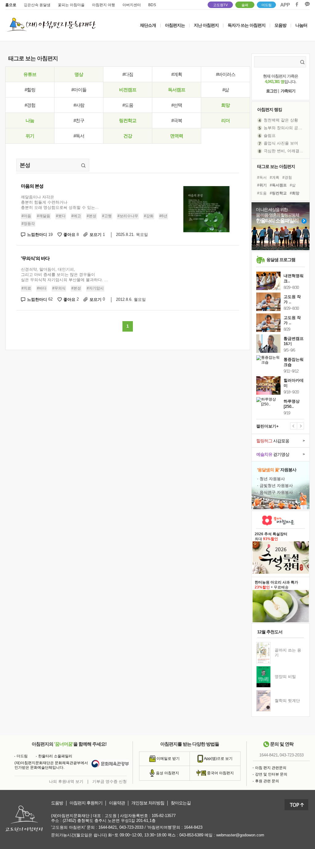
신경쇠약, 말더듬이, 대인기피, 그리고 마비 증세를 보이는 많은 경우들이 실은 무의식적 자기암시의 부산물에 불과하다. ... (64, 274)
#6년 (163, 216)
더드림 (266, 5)
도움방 (57, 803)
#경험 (30, 105)
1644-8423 (193, 827)
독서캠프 (176, 89)
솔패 (244, 5)
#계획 (176, 74)
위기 (30, 135)
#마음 (26, 216)
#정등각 (28, 223)
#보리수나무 (128, 216)
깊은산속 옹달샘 (37, 5)
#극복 (176, 120)
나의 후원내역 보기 (66, 781)
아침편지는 (175, 25)
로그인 (271, 91)
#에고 (76, 216)
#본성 (91, 216)
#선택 (176, 105)
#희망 (294, 193)
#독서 (79, 135)
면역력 (176, 135)
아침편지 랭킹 (269, 109)
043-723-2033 (292, 755)
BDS (152, 5)
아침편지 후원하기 (86, 803)
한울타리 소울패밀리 (55, 756)
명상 (78, 74)
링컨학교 (127, 120)
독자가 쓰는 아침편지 (246, 25)
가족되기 (288, 91)
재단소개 (148, 25)
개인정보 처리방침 (147, 803)
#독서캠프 (278, 185)
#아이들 (78, 89)
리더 (225, 120)
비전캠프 (127, 89)
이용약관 (117, 803)
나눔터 (301, 25)
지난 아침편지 (206, 25)
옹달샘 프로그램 (280, 259)
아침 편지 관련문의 (270, 768)
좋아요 (71, 234)
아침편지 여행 (103, 5)
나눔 (30, 120)
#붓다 (61, 216)
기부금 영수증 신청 (109, 781)
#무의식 (59, 288)
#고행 (107, 216)
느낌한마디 (40, 234)
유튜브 (29, 74)
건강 (127, 135)
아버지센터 (131, 5)
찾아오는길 (181, 803)
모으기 (97, 234)
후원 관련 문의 (267, 781)
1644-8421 (268, 755)
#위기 (262, 185)
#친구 (79, 120)
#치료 (26, 288)
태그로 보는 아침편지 (276, 166)
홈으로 (10, 5)
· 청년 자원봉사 (271, 478)
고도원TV (220, 5)
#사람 (79, 105)
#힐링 (30, 89)
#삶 (225, 89)
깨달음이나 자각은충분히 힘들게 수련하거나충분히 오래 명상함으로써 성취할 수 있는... (60, 202)
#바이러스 (225, 74)
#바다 (41, 288)
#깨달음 (43, 216)
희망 (225, 105)
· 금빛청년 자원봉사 (275, 485)
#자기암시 (95, 288)
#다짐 (127, 74)
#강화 (149, 216)
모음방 (280, 25)
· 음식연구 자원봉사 (275, 492)
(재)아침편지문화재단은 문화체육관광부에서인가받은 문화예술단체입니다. (51, 765)
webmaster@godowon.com (240, 835)
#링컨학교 (278, 193)
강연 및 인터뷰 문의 (271, 774)
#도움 (127, 105)
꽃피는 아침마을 (71, 5)
